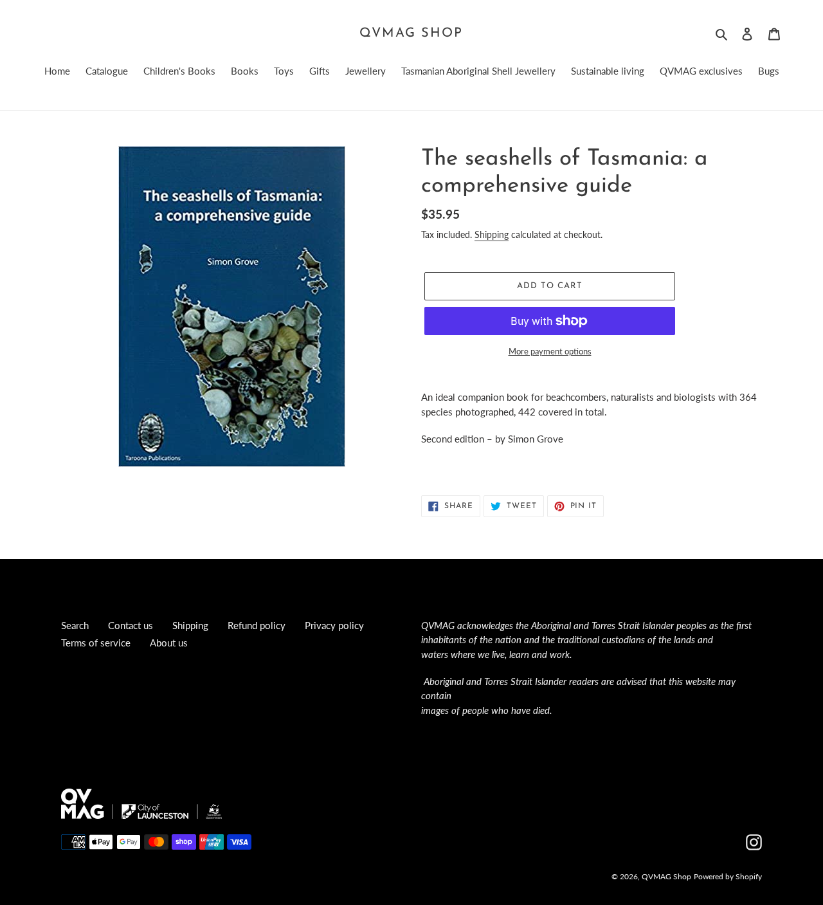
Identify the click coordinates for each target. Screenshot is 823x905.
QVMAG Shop (411, 33)
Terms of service (96, 642)
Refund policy (256, 625)
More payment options (550, 351)
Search (75, 625)
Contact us (130, 625)
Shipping (492, 234)
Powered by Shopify (728, 876)
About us (169, 642)
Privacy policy (334, 625)
